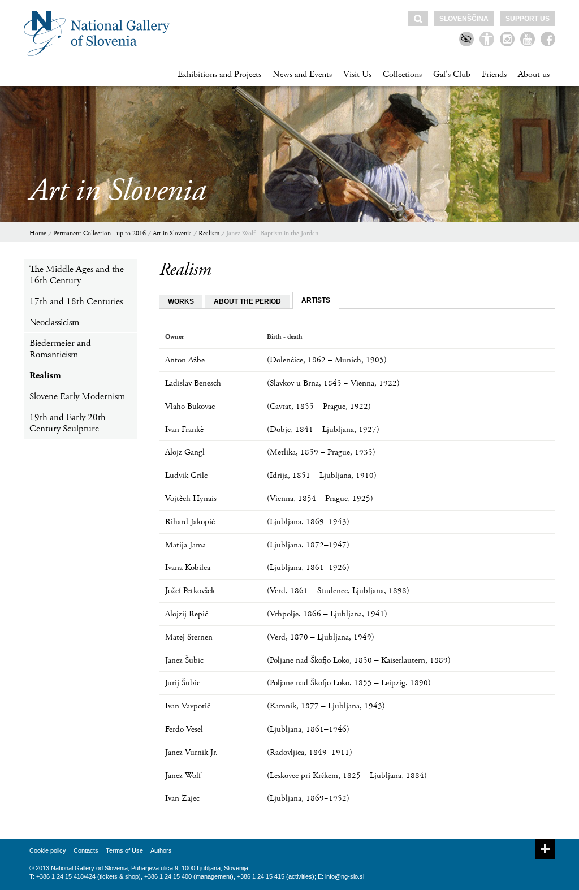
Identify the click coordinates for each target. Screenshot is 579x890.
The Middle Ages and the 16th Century (76, 275)
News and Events (302, 74)
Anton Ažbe (185, 360)
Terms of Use (124, 850)
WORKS (181, 301)
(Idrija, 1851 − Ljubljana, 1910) (322, 475)
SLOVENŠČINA (464, 19)
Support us (527, 19)
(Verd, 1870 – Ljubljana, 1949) (320, 637)
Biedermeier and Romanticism (60, 349)
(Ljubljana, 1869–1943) (308, 521)
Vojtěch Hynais (191, 498)
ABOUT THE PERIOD (247, 301)
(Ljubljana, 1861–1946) (308, 729)
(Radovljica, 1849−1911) (309, 752)
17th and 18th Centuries (76, 301)
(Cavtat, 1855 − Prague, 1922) (319, 406)
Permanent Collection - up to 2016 (99, 233)
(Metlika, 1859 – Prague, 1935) (321, 452)
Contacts (86, 850)
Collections (402, 74)
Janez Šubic (184, 660)
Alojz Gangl (185, 452)
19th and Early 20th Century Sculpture (67, 423)
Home (37, 233)
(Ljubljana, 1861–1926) (308, 567)
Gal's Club (451, 74)
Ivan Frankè (184, 429)
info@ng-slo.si (344, 876)
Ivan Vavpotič (187, 706)
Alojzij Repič (186, 613)
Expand (545, 849)
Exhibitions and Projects (219, 74)
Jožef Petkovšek (190, 590)
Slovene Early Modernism (77, 396)
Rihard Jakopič (190, 521)
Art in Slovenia (172, 233)
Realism (208, 233)
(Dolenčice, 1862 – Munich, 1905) (327, 360)
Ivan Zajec (182, 798)
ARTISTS (315, 300)
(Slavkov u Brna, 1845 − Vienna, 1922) (333, 383)
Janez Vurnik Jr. (191, 752)
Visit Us (357, 74)
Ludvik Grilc (186, 475)
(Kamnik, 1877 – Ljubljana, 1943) (326, 706)
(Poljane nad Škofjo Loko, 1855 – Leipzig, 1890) (349, 682)
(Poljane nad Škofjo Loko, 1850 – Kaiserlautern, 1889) (359, 660)
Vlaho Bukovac (190, 406)
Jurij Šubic (182, 682)
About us (534, 74)
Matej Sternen (189, 637)
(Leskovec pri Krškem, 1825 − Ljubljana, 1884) (347, 775)
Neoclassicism (54, 322)
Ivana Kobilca (187, 567)
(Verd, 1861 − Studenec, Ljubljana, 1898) (338, 590)
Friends (494, 74)
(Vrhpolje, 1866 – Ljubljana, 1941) (327, 613)
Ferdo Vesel (184, 729)
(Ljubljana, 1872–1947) (308, 544)
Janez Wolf (183, 775)
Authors (161, 850)
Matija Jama (185, 544)
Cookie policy (47, 850)
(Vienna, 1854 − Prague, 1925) (320, 498)
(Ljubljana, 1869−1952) (308, 798)
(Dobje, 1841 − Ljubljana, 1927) (323, 429)
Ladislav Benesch (193, 383)
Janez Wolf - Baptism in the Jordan (272, 233)
